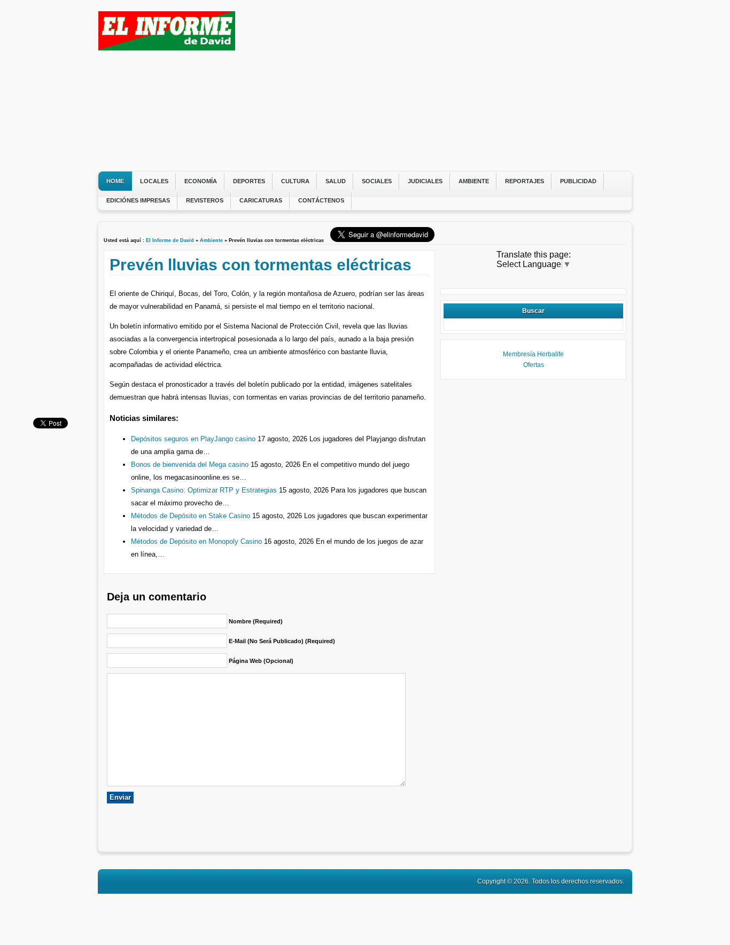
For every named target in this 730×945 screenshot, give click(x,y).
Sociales (377, 181)
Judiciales (425, 181)
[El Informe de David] (166, 47)
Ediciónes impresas (138, 200)
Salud (335, 181)
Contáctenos (321, 200)
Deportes (249, 181)
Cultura (295, 181)
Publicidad (578, 181)
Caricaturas (260, 200)
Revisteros (204, 200)
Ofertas (533, 365)
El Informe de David (170, 240)
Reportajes (524, 181)
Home (115, 181)
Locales (154, 181)
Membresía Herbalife (533, 354)
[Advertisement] (431, 85)
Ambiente (474, 181)
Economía (200, 181)
